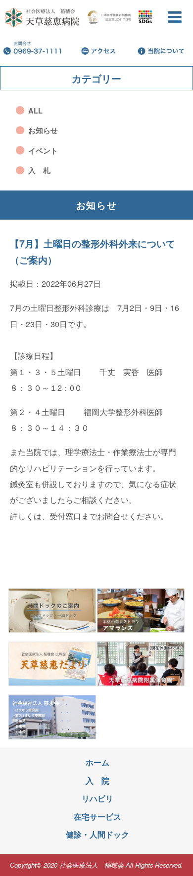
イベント (43, 150)
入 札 (39, 170)
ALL (35, 110)
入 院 (97, 780)
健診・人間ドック (97, 834)
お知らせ (43, 130)
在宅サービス (97, 816)
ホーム (97, 762)
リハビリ (97, 798)
